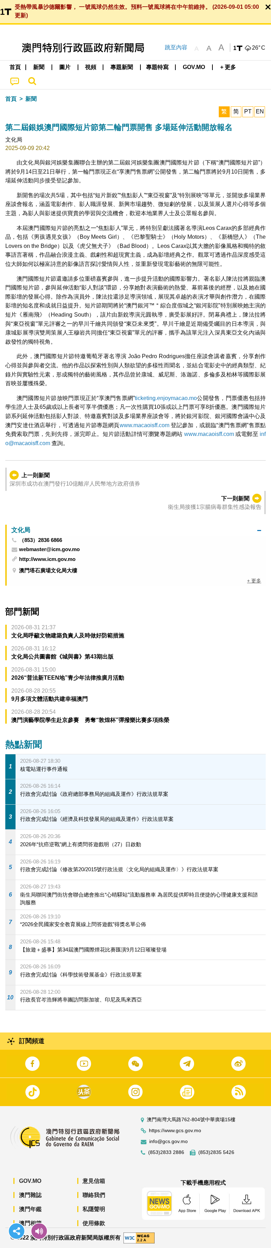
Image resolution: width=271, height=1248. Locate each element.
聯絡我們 (94, 1195)
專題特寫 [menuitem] (157, 67)
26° (258, 48)
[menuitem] (39, 67)
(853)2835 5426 (216, 1152)
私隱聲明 (94, 1209)
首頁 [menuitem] (15, 67)
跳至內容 (176, 47)
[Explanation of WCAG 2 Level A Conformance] (139, 1238)
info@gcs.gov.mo (168, 1141)
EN (260, 111)
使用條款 (94, 1223)
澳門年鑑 (30, 1209)
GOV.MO (30, 1181)
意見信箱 (94, 1181)
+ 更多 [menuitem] (254, 581)
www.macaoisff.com (144, 425)
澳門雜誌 (30, 1195)
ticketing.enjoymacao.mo (166, 398)
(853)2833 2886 (166, 1152)
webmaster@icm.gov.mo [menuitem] (49, 549)
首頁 (11, 99)
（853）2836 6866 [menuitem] (40, 540)
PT (248, 111)
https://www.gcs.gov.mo (175, 1130)
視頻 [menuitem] (90, 67)
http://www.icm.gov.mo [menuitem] (47, 559)
